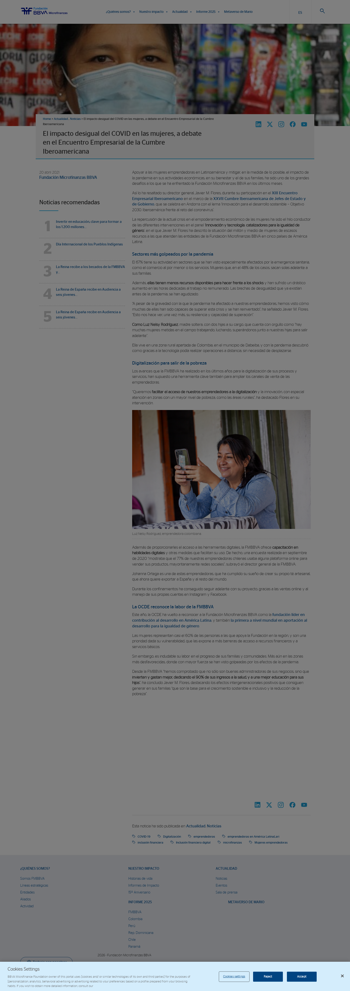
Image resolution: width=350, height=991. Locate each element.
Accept (301, 976)
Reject (268, 976)
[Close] (342, 976)
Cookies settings (234, 976)
